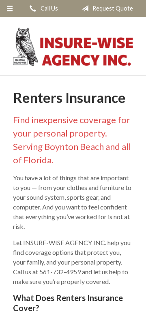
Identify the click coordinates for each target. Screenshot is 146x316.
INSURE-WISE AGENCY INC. (73, 46)
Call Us (48, 8)
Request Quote (112, 8)
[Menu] (9, 8)
